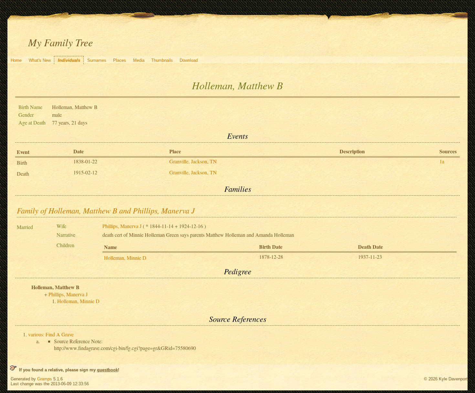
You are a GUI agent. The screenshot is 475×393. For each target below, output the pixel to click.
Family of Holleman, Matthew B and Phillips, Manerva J (106, 210)
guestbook (107, 369)
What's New (40, 60)
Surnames (96, 60)
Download (189, 60)
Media (138, 60)
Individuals (69, 60)
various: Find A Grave (51, 334)
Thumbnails (162, 60)
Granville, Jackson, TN (193, 161)
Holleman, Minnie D (125, 257)
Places (119, 60)
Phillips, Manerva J (122, 226)
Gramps (44, 379)
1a (441, 161)
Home (16, 60)
